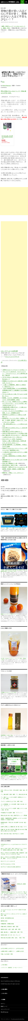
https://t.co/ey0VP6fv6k (12, 357)
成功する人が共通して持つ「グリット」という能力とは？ (14, 496)
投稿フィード (4, 1006)
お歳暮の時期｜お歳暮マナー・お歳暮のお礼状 (12, 951)
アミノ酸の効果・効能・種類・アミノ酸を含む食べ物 (14, 794)
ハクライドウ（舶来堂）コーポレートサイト (12, 967)
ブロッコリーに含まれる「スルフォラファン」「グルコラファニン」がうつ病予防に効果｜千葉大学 (14, 373)
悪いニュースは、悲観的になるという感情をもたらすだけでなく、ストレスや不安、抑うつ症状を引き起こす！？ (14, 403)
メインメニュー (26, 2)
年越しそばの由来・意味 (7, 954)
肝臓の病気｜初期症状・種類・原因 (9, 926)
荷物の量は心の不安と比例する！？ (12, 431)
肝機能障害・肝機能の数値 (7, 923)
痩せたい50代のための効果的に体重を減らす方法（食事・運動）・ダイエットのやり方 (14, 857)
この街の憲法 (4, 964)
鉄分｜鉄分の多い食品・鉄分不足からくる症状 (12, 833)
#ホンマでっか (5, 351)
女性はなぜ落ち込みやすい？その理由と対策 (14, 433)
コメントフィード (5, 1009)
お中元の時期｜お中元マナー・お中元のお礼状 (12, 948)
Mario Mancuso (6, 85)
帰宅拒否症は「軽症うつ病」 (10, 465)
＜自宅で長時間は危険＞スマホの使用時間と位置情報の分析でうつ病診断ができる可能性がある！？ (14, 390)
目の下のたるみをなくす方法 (8, 864)
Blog (2, 8)
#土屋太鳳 (14, 351)
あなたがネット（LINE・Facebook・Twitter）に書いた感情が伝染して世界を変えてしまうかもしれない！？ (14, 440)
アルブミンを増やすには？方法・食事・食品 (12, 801)
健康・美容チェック (7, 26)
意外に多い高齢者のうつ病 (9, 463)
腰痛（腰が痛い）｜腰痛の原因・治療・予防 (12, 932)
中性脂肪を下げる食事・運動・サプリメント (12, 812)
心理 (7, 480)
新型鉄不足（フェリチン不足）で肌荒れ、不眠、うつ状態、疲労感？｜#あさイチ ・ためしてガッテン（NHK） (14, 420)
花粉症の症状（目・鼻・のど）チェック (10, 935)
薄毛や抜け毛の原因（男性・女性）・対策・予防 (13, 937)
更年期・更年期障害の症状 (7, 918)
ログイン (3, 1003)
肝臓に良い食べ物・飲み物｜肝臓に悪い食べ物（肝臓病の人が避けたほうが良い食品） (14, 830)
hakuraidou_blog (13, 22)
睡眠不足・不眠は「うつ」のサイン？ (12, 472)
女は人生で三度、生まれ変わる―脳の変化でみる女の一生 (7, 137)
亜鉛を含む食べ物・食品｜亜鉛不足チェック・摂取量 (14, 815)
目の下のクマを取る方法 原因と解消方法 (11, 866)
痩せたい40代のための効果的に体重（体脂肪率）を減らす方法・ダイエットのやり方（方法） (14, 853)
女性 (5, 8)
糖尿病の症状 (4, 921)
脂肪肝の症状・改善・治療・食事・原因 (10, 929)
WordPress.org (4, 1012)
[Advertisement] (14, 52)
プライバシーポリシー (5, 1019)
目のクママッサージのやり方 (8, 861)
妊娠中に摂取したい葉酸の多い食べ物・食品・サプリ (14, 826)
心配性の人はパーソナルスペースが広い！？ (14, 369)
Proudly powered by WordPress (17, 1019)
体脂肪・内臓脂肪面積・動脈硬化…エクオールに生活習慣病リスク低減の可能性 (14, 819)
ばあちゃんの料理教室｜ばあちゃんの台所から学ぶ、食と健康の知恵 (11, 2)
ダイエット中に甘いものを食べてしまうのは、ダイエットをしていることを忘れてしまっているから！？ (14, 488)
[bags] (3, 81)
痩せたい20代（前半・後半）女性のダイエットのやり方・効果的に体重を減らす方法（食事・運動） (14, 849)
